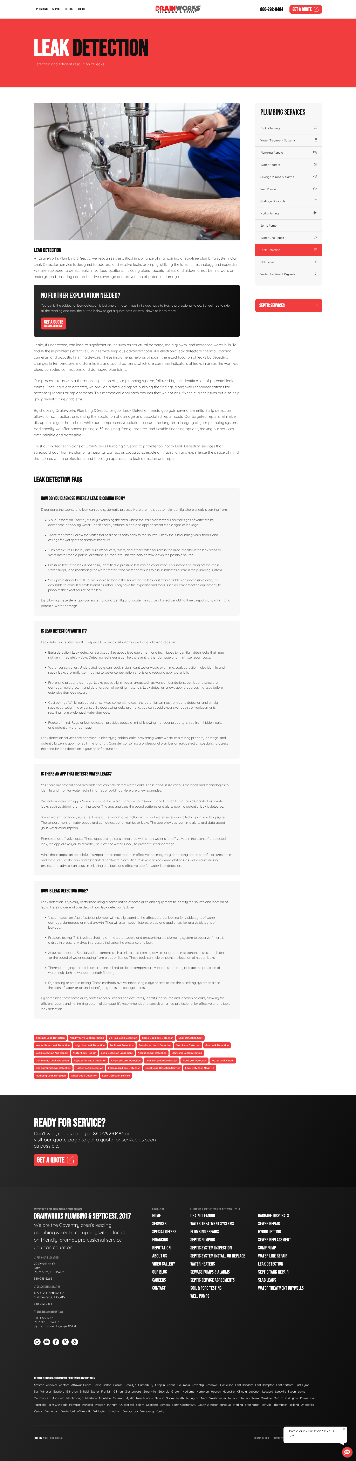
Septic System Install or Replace (217, 1256)
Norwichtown (250, 1398)
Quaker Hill (126, 1405)
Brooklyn (130, 1385)
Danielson (226, 1385)
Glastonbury (133, 1391)
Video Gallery (163, 1264)
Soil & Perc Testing (205, 1288)
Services (159, 1224)
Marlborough (74, 1398)
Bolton (107, 1385)
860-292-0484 (271, 9)
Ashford (64, 1385)
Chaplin (160, 1385)
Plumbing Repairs (271, 152)
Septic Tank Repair (273, 1272)
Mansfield (58, 1398)
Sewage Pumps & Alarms (277, 177)
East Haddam (244, 1385)
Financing (160, 1240)
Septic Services (272, 305)
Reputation (161, 1248)
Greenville (149, 1391)
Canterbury (145, 1385)
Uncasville (307, 1405)
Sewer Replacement (274, 1240)
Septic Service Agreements (212, 1280)
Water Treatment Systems (278, 140)
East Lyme (302, 1385)
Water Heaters (270, 165)
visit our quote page (57, 1139)
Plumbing (42, 9)
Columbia (183, 1385)
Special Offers (164, 1232)
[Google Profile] (37, 1342)
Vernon (38, 1411)
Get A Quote (53, 323)
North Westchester (213, 1398)
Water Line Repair (272, 238)
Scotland (152, 1405)
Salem (140, 1405)
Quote (302, 9)
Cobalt (171, 1385)
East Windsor (42, 1391)
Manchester (41, 1398)
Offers (69, 9)
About (81, 9)
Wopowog (147, 1411)
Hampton (203, 1391)
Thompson (281, 1405)
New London (144, 1398)
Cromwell (212, 1385)
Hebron (216, 1391)
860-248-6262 (43, 1278)
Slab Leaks (267, 262)
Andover (51, 1385)
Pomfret (74, 1405)
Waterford (68, 1411)
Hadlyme (188, 1391)
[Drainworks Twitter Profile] (65, 1342)
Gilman (118, 1391)
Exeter (95, 1391)
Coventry (198, 1385)
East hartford (284, 1385)
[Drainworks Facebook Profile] (56, 1342)
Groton (175, 1391)
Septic (56, 9)
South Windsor (208, 1405)
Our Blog (159, 1272)
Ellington (72, 1391)
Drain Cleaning (270, 128)
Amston (39, 1385)
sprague (225, 1405)
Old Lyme (291, 1398)
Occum (278, 1398)
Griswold (163, 1391)
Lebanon (254, 1391)
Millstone (91, 1398)
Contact (159, 1288)
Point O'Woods (57, 1405)
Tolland (294, 1405)
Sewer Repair (269, 1224)
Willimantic (84, 1411)
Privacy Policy (281, 1438)
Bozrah (118, 1385)
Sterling (238, 1405)
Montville (105, 1398)
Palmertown (308, 1398)
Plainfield (40, 1405)
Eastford (58, 1391)
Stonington (252, 1405)
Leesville (280, 1391)
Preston (100, 1405)
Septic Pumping (202, 1240)
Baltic (97, 1385)
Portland (87, 1405)
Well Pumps (268, 189)
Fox (52, 1438)
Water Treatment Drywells (277, 274)
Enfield (84, 1391)
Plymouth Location (47, 1257)
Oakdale (266, 1398)
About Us (159, 1256)
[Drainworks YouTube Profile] (46, 1342)
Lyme (301, 1391)
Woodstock (130, 1411)
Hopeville (229, 1391)
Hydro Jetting (269, 213)
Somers (165, 1405)
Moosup (118, 1398)
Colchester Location (48, 1286)
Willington (100, 1411)
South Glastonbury (184, 1405)
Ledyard (267, 1391)
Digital (59, 1438)
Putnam (112, 1405)
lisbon (292, 1391)
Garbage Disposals (272, 201)
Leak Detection (270, 250)
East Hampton (264, 1385)
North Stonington (187, 1398)
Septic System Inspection (211, 1248)
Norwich (233, 1398)
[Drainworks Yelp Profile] (74, 1342)
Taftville (266, 1405)
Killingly (242, 1391)
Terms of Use (262, 1438)
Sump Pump (268, 225)
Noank (170, 1398)
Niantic (159, 1398)
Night (46, 1438)
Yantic (160, 1411)
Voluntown (52, 1411)
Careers (159, 1280)
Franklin (106, 1391)
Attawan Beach (81, 1385)
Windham (115, 1411)
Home (156, 1216)
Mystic (129, 1398)
